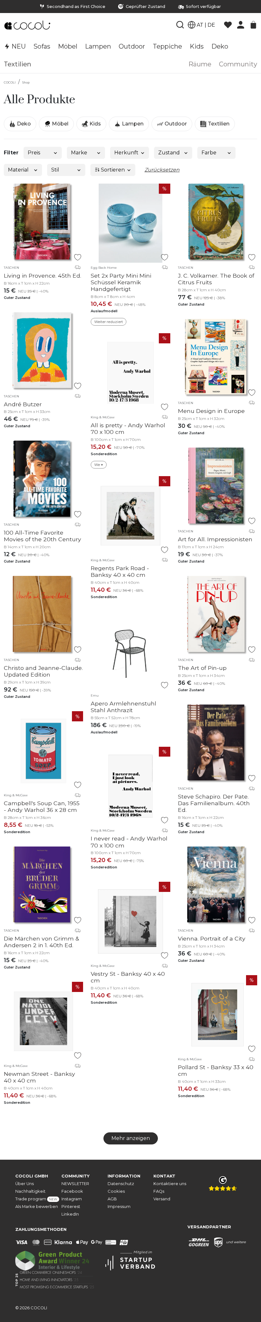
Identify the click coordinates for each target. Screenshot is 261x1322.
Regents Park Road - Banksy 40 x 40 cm (120, 571)
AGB (112, 1199)
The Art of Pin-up (202, 667)
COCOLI (10, 82)
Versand (161, 1199)
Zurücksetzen (162, 170)
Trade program (36, 1199)
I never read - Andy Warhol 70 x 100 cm (129, 841)
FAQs (158, 1191)
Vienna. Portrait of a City (211, 938)
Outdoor (175, 124)
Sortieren (112, 170)
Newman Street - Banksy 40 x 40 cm (39, 1077)
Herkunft (126, 153)
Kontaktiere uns (169, 1183)
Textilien (218, 124)
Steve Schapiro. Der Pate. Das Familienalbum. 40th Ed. (214, 803)
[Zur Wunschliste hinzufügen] (77, 257)
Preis (34, 153)
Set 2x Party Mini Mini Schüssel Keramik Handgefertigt (121, 282)
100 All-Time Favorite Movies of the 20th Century (42, 536)
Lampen (132, 124)
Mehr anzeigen (130, 1138)
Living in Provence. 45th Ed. (42, 275)
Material (18, 170)
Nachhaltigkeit (30, 1191)
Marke (79, 153)
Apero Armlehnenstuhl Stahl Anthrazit (123, 706)
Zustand (169, 153)
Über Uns (24, 1183)
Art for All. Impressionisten (215, 539)
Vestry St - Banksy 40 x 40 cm (128, 977)
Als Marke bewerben (36, 1206)
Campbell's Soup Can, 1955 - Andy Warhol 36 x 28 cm (42, 806)
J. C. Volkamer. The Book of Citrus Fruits (216, 279)
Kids (94, 124)
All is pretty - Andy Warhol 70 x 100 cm (128, 428)
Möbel (59, 124)
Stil (55, 170)
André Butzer (23, 404)
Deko (23, 124)
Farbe (208, 153)
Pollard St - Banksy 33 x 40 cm (215, 1070)
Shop (26, 82)
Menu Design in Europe (211, 411)
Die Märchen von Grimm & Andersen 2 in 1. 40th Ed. (41, 941)
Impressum (119, 1206)
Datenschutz (121, 1183)
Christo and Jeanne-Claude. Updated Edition (43, 671)
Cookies (116, 1191)
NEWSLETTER (75, 1183)
